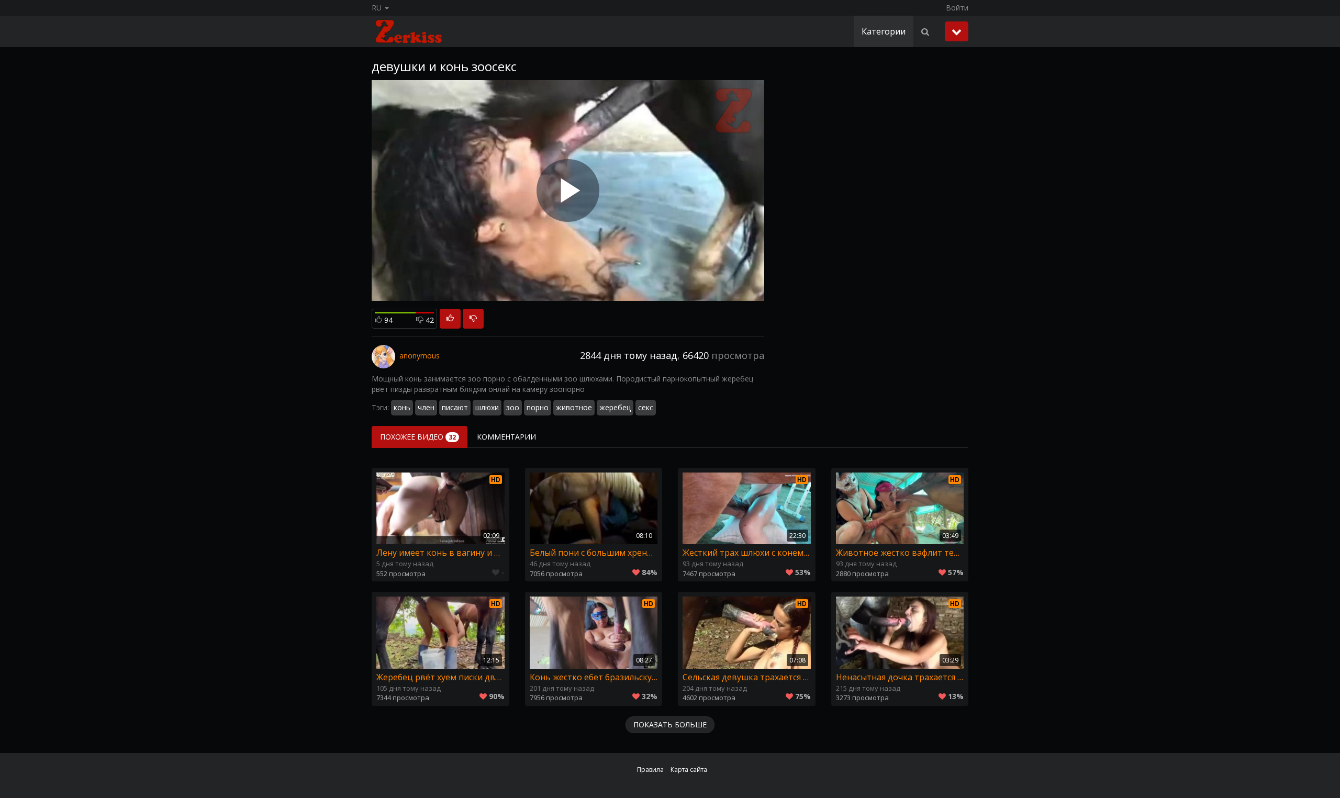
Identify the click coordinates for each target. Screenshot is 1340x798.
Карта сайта (689, 769)
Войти (957, 8)
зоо (512, 407)
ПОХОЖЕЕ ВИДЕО (418, 437)
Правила (650, 769)
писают (455, 407)
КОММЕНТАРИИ (506, 437)
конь (402, 407)
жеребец (615, 407)
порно (538, 407)
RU (378, 8)
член (426, 407)
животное (574, 407)
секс (645, 407)
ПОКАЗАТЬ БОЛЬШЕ (670, 724)
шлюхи (487, 407)
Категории (884, 31)
